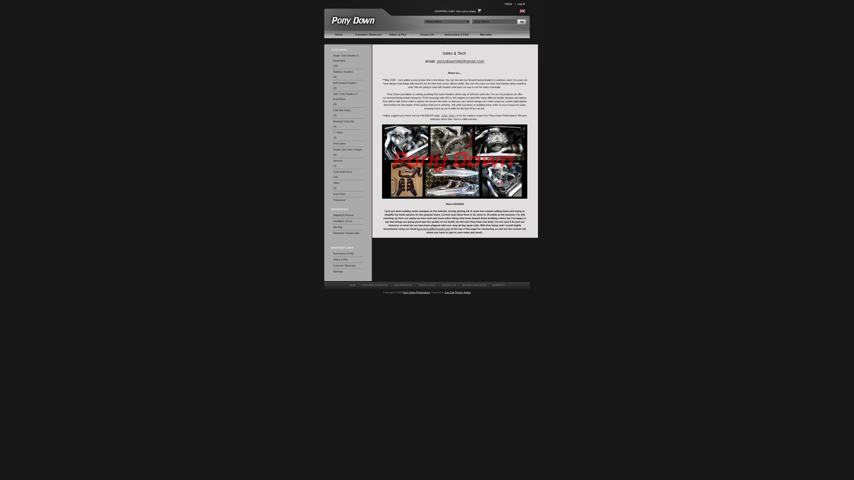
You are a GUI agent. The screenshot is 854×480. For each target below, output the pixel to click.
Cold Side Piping (341, 110)
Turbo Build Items (342, 171)
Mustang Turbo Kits (343, 121)
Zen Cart (449, 292)
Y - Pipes (338, 132)
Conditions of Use (342, 221)
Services (338, 160)
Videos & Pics (398, 34)
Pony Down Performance (416, 292)
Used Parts (339, 194)
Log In (521, 4)
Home (508, 4)
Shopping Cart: (445, 11)
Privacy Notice (463, 292)
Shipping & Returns (343, 215)
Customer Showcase (368, 34)
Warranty (486, 34)
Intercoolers (339, 143)
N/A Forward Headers (345, 83)
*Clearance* (339, 200)
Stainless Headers (343, 71)
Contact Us (427, 34)
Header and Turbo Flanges (347, 149)
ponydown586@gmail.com (460, 61)
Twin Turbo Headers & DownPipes (345, 96)
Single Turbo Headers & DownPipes (346, 58)
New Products (403, 285)
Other (336, 183)
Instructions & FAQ (456, 34)
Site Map (337, 227)
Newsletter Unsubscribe (346, 233)
